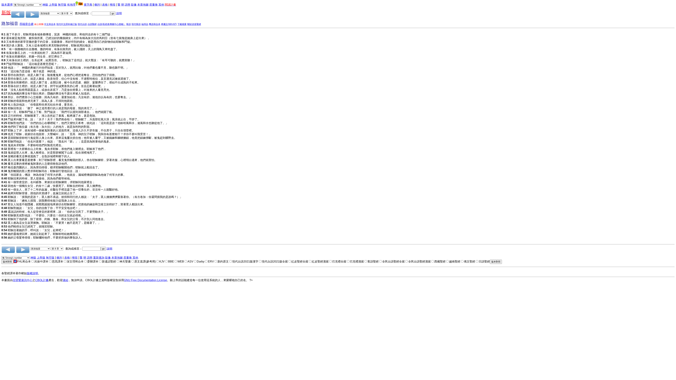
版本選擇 (7, 4)
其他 (161, 4)
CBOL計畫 (42, 280)
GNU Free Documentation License (145, 280)
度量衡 (153, 4)
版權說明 (32, 273)
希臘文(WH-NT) (169, 24)
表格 (105, 4)
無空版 (62, 4)
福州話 (144, 24)
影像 (134, 4)
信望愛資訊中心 (22, 280)
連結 (65, 280)
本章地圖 (143, 4)
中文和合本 (50, 24)
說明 (119, 13)
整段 (112, 4)
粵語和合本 (154, 24)
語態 (127, 4)
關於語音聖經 (194, 24)
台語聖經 (92, 24)
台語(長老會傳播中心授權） (111, 24)
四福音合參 (27, 24)
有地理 (71, 4)
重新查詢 (98, 257)
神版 (45, 4)
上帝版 (53, 4)
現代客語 (136, 24)
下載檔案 (182, 24)
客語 (128, 24)
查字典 (88, 4)
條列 (97, 4)
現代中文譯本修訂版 (66, 24)
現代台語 (82, 24)
